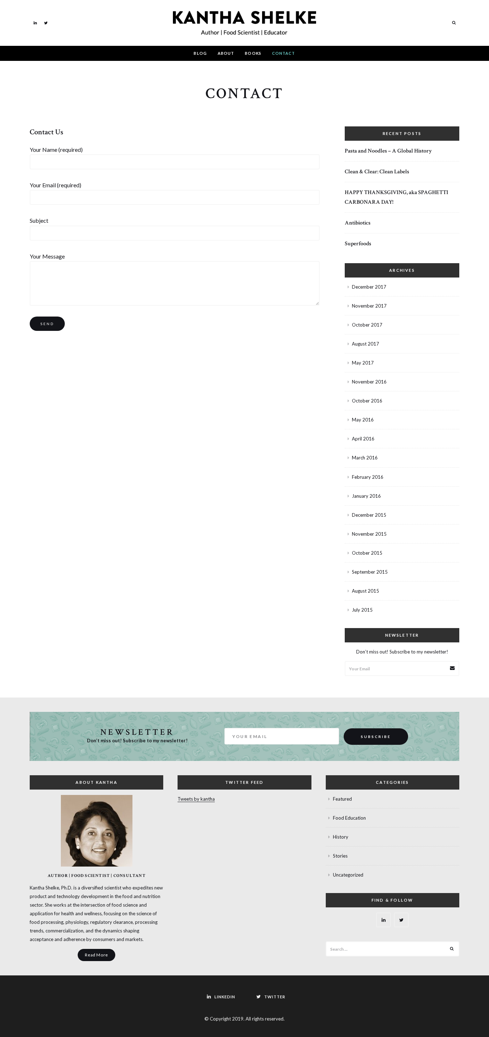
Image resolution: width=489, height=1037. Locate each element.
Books (253, 53)
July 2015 (362, 610)
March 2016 (365, 457)
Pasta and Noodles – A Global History (388, 151)
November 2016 (369, 382)
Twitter (45, 22)
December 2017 (369, 287)
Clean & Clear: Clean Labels (377, 171)
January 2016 (366, 496)
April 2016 (363, 439)
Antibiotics (358, 223)
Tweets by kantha (196, 799)
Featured (342, 799)
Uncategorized (348, 875)
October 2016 (367, 401)
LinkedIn (35, 22)
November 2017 (369, 306)
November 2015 (369, 534)
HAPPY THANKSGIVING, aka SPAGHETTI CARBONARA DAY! (396, 197)
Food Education (349, 818)
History (340, 837)
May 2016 (363, 420)
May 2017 (363, 363)
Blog (200, 53)
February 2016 (367, 477)
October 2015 (367, 553)
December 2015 (369, 515)
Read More (96, 955)
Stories (340, 856)
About (226, 53)
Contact (283, 53)
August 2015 (365, 591)
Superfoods (358, 243)
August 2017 (365, 344)
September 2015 (370, 572)
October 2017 (367, 325)
